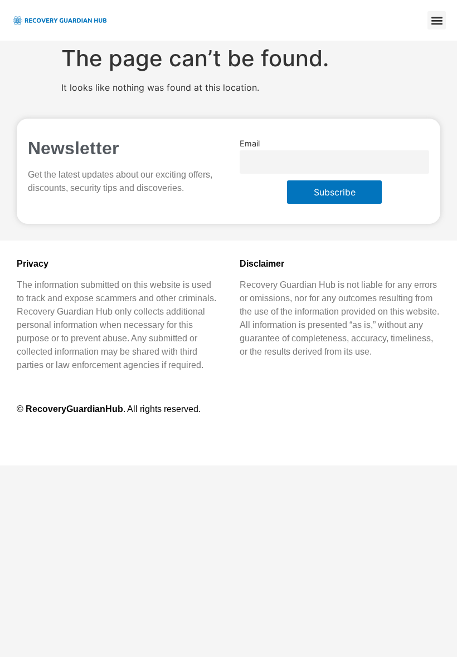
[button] (436, 20)
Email (250, 143)
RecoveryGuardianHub (74, 409)
